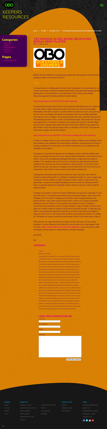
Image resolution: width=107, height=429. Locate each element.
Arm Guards (24, 414)
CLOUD (6, 408)
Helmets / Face (25, 405)
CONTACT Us (87, 417)
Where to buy (67, 408)
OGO (6, 414)
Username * (42, 318)
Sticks (22, 420)
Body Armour (25, 411)
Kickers (44, 414)
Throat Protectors (28, 408)
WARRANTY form (89, 414)
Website (41, 329)
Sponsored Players (90, 411)
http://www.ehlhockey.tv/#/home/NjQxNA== (61, 227)
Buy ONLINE (66, 411)
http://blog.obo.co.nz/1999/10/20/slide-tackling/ (55, 101)
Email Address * (43, 324)
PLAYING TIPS (54, 31)
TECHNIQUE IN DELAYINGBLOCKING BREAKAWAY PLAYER (81, 31)
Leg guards (45, 411)
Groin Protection (48, 405)
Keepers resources (90, 405)
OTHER (43, 31)
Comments (42, 334)
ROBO (6, 405)
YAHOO (6, 411)
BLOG (35, 31)
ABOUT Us (86, 408)
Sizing (64, 405)
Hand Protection (27, 417)
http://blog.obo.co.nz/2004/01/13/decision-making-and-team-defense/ (64, 135)
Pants (43, 408)
